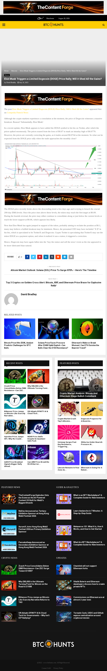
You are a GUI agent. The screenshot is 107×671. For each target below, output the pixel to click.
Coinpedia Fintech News (17, 112)
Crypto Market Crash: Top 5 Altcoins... (67, 420)
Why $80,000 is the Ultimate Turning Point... (38, 387)
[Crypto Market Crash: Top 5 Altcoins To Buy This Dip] (69, 409)
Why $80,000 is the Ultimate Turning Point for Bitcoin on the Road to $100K (33, 584)
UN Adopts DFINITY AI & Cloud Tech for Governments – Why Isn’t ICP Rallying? (34, 615)
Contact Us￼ (46, 668)
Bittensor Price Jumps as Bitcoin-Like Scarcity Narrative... (14, 413)
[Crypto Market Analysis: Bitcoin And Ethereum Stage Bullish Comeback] (80, 384)
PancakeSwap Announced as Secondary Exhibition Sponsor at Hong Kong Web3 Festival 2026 (34, 544)
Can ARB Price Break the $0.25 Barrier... (38, 463)
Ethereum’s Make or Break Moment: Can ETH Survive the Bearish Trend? (85, 345)
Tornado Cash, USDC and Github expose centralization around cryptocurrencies (88, 615)
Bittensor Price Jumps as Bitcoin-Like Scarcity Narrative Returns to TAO (34, 599)
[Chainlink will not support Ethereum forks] (63, 570)
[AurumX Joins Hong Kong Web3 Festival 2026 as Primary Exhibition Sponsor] (8, 530)
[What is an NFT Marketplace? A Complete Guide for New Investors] (63, 499)
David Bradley (11, 82)
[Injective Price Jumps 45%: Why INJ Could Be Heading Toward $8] (15, 427)
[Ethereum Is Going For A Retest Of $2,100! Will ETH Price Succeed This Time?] (92, 458)
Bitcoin (7, 75)
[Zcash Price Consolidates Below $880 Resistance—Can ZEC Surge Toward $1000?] (15, 376)
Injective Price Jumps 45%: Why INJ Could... (14, 438)
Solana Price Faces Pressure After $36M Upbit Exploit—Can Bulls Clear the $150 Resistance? (53, 345)
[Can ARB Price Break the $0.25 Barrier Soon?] (38, 452)
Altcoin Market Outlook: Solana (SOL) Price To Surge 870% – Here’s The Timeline (53, 270)
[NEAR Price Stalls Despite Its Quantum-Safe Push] (38, 427)
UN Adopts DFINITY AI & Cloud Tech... (37, 412)
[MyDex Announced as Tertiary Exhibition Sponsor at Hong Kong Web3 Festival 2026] (8, 515)
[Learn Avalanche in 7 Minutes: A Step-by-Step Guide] (63, 515)
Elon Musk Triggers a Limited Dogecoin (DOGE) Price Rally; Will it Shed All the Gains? (50, 109)
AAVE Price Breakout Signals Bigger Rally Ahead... (13, 464)
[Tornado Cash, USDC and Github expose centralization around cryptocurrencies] (63, 617)
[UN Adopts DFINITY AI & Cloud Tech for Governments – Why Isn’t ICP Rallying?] (38, 401)
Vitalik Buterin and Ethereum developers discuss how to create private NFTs (89, 584)
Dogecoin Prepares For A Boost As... (91, 420)
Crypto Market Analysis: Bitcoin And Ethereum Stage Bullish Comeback (78, 394)
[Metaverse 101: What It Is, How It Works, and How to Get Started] (63, 530)
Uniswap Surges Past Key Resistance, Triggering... (67, 444)
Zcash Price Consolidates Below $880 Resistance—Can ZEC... (15, 388)
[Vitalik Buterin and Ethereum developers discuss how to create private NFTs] (63, 585)
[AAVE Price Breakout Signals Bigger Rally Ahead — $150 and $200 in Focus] (15, 452)
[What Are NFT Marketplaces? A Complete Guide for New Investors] (63, 546)
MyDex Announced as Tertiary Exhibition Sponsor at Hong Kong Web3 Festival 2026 (34, 513)
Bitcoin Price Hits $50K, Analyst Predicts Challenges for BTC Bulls (18, 345)
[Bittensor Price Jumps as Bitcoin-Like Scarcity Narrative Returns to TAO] (15, 401)
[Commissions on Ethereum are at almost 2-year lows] (63, 601)
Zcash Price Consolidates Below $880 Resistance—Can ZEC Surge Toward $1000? (34, 568)
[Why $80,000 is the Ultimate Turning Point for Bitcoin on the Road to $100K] (38, 376)
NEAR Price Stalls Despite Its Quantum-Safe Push (36, 439)
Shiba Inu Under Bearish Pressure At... (91, 443)
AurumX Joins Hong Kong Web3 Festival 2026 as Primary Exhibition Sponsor (35, 529)
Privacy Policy (58, 668)
